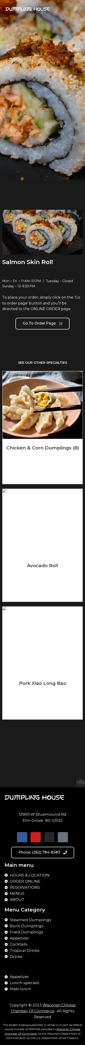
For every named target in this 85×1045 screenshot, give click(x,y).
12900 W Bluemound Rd (42, 814)
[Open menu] (75, 8)
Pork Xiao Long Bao (42, 683)
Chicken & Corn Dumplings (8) (42, 448)
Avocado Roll (42, 565)
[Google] (63, 837)
